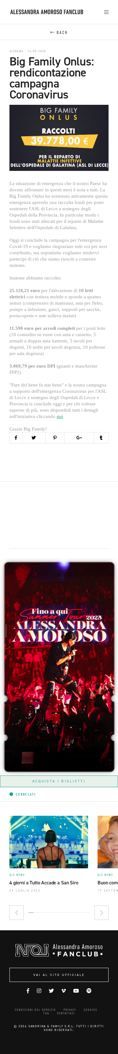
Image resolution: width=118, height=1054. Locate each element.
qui (60, 416)
